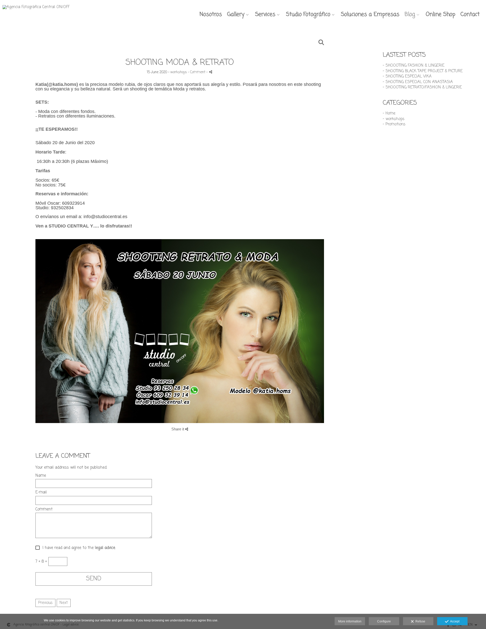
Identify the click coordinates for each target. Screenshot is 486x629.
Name (40, 476)
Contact (470, 14)
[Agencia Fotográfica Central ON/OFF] (36, 9)
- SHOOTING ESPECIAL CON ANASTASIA (418, 82)
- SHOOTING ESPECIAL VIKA (407, 76)
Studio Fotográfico (308, 14)
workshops (178, 72)
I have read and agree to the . (78, 548)
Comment (44, 509)
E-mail (41, 492)
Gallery (236, 14)
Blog (409, 14)
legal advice (105, 548)
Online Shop (440, 14)
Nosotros (210, 14)
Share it (178, 429)
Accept (454, 621)
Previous (45, 603)
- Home (389, 113)
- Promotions (394, 124)
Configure (384, 621)
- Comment (197, 72)
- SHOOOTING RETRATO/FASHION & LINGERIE (422, 87)
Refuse (419, 621)
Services (265, 14)
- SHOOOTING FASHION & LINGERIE (413, 65)
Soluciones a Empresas (370, 14)
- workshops (393, 119)
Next (63, 603)
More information (349, 621)
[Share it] (211, 71)
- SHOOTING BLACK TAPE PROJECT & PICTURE (423, 71)
